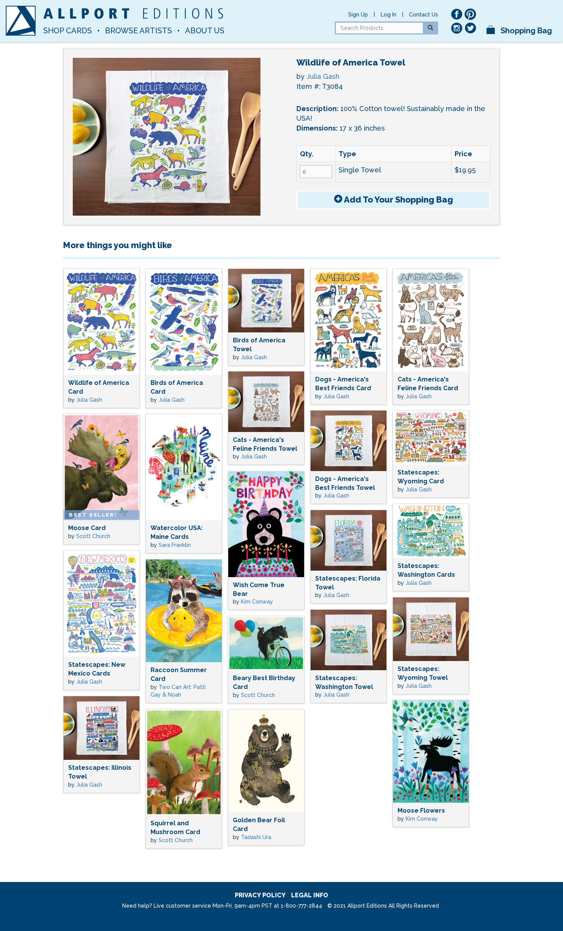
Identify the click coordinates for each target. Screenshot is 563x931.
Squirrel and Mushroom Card (175, 828)
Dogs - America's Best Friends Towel (345, 483)
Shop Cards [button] (67, 30)
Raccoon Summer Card (179, 674)
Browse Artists (138, 30)
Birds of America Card (177, 387)
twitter (470, 28)
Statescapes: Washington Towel (344, 682)
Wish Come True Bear (259, 589)
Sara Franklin (175, 545)
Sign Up (358, 14)
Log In (388, 14)
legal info (309, 895)
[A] (21, 21)
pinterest (470, 14)
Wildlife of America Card (98, 387)
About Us (204, 30)
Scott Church (93, 536)
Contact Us (423, 14)
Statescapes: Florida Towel (347, 583)
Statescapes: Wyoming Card (421, 477)
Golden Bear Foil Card (259, 824)
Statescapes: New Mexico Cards (96, 669)
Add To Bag (397, 200)
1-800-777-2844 (301, 906)
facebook (456, 14)
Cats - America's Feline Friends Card (428, 384)
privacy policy (260, 895)
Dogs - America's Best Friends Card (343, 384)
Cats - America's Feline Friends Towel (265, 444)
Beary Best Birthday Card (264, 682)
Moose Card (87, 528)
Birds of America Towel (259, 345)
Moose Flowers (421, 810)
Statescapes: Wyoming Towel (423, 673)
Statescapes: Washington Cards (426, 570)
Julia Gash (322, 76)
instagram (456, 28)
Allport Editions (133, 13)
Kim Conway (257, 602)
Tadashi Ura (256, 837)
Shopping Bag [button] (525, 30)
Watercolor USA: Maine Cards (177, 532)
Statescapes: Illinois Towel (99, 772)
